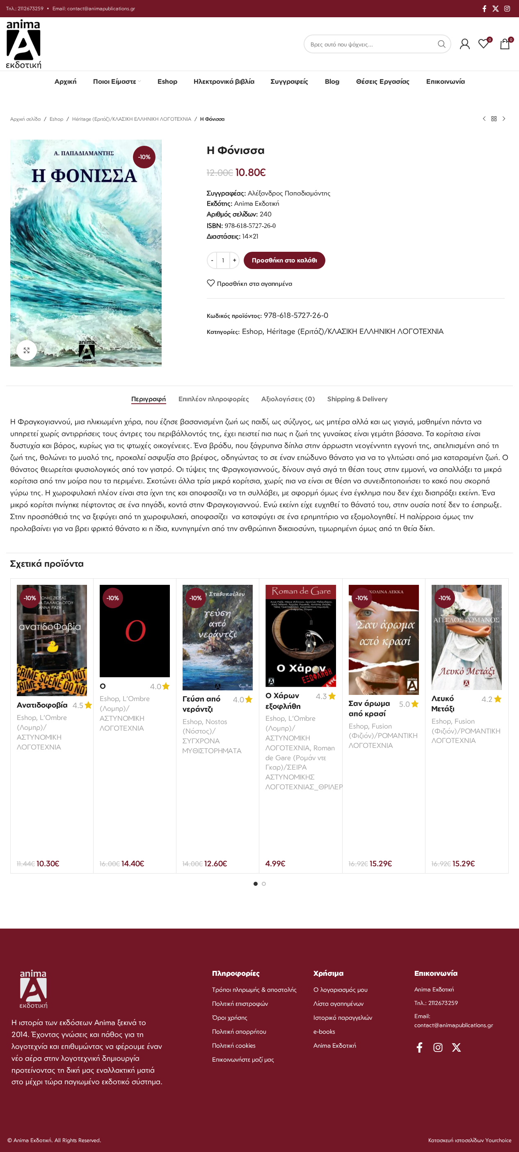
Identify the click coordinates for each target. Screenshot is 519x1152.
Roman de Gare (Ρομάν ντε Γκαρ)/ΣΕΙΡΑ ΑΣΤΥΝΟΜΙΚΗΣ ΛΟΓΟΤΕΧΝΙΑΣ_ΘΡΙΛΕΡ (304, 767)
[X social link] (495, 8)
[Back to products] (494, 119)
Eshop (56, 119)
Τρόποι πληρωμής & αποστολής (254, 989)
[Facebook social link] (484, 8)
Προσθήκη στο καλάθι (284, 260)
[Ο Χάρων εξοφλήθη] (300, 636)
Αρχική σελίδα (25, 119)
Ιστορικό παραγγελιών (342, 1017)
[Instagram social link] (507, 8)
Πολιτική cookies (234, 1045)
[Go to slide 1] (256, 884)
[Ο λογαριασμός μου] (464, 44)
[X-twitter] (456, 1047)
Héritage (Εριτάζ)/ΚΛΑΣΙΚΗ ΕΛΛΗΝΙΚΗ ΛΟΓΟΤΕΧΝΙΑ (131, 119)
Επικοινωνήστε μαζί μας (243, 1059)
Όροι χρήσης (229, 1017)
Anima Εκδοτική (334, 1045)
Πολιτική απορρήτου (239, 1031)
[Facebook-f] (419, 1047)
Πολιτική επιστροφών (240, 1003)
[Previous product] (484, 119)
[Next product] (504, 119)
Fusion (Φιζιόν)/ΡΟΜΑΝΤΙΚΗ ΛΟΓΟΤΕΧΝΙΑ (383, 736)
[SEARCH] (441, 43)
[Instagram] (438, 1047)
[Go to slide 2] (264, 884)
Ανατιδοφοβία (42, 704)
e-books (324, 1031)
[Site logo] (23, 43)
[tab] (148, 398)
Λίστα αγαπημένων (338, 1003)
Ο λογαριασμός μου (340, 989)
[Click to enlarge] (26, 350)
